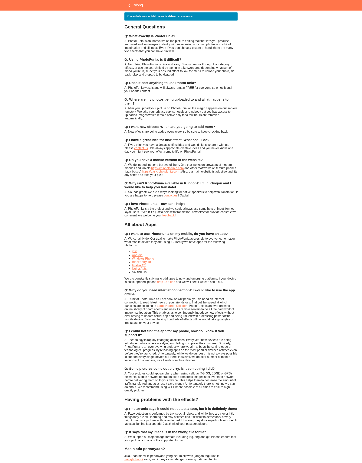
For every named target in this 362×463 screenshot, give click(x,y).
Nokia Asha (139, 268)
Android (137, 255)
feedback (168, 215)
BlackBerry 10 (141, 262)
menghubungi (133, 459)
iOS (134, 251)
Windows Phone (143, 258)
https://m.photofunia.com (167, 168)
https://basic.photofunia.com (160, 171)
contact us (141, 148)
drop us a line (166, 281)
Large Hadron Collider (172, 305)
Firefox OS (139, 265)
